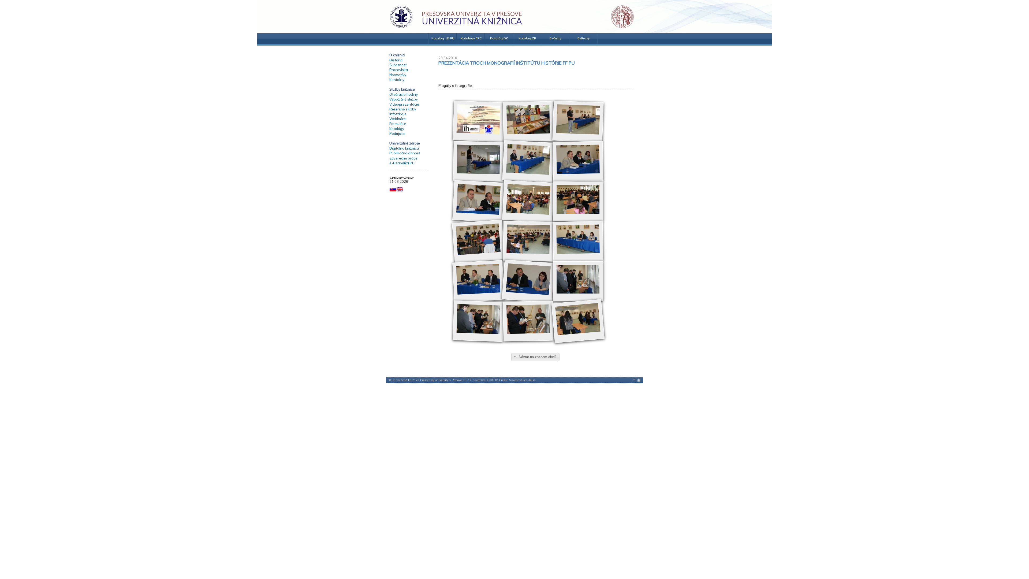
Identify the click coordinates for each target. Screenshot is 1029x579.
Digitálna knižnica (404, 148)
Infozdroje (398, 114)
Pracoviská (398, 70)
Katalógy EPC (471, 38)
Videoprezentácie (404, 104)
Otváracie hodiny (403, 94)
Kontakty (396, 79)
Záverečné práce (403, 158)
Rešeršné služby (402, 109)
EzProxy (583, 38)
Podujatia (397, 133)
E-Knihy (555, 38)
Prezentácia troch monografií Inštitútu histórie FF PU (506, 63)
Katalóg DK (499, 38)
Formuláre (397, 123)
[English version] (399, 189)
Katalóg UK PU (442, 38)
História (395, 60)
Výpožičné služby (403, 99)
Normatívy (397, 75)
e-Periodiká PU (402, 163)
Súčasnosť (398, 65)
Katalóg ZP (527, 38)
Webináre (397, 119)
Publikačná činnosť (404, 153)
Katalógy (396, 129)
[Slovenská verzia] (392, 189)
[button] (535, 357)
